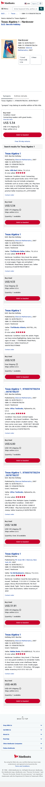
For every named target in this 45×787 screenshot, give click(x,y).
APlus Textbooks (16, 408)
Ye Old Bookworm (17, 573)
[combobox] (26, 8)
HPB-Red (13, 170)
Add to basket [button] (22, 135)
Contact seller (9, 195)
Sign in (34, 3)
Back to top (22, 719)
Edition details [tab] (20, 96)
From (23, 59)
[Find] (41, 8)
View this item (8, 119)
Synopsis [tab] (7, 96)
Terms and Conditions (22, 766)
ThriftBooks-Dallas (17, 251)
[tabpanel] (21, 103)
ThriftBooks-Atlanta (18, 327)
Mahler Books (15, 651)
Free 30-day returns (22, 141)
